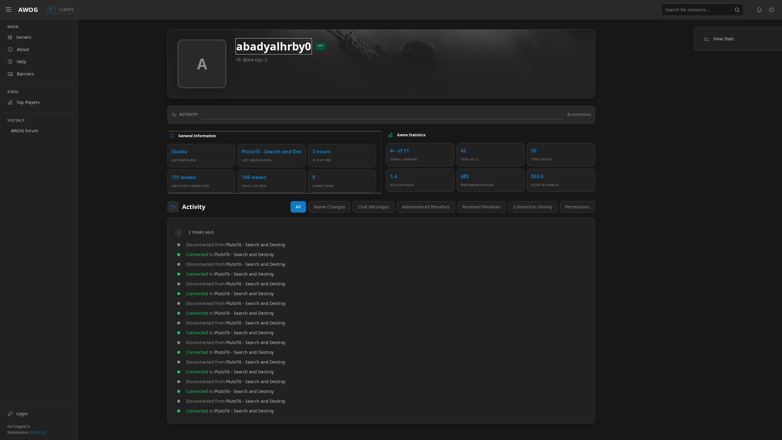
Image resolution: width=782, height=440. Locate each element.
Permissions (577, 207)
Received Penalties (481, 207)
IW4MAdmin (27, 432)
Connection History (532, 207)
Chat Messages (373, 207)
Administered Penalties (426, 207)
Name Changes (329, 207)
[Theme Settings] (771, 9)
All (298, 207)
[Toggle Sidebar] (8, 10)
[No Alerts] (759, 9)
